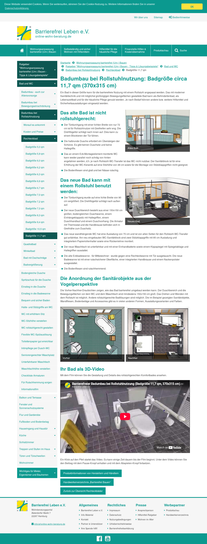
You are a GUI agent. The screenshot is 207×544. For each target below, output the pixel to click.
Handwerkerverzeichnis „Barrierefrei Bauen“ (87, 482)
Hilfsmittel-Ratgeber (147, 514)
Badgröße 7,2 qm (35, 201)
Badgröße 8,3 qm (35, 215)
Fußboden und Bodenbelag (34, 421)
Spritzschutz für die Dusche (36, 279)
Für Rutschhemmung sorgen (36, 382)
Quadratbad (29, 244)
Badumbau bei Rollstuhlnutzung (30, 114)
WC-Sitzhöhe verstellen (34, 321)
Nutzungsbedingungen (120, 519)
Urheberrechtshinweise (120, 523)
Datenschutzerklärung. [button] (17, 8)
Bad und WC (26, 83)
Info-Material (87, 514)
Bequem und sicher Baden (35, 300)
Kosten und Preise (33, 131)
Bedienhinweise (181, 17)
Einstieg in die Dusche (33, 286)
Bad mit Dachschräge (35, 257)
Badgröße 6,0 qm (35, 160)
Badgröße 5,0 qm (35, 147)
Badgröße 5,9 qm (35, 153)
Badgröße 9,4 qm (35, 222)
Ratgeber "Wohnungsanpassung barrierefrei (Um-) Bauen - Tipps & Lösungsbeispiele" (33, 69)
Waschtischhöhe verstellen (35, 368)
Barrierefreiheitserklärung (121, 528)
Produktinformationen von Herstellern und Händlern (91, 473)
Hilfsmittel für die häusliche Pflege (108, 50)
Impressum (114, 510)
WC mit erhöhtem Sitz (33, 314)
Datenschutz (115, 514)
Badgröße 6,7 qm (35, 188)
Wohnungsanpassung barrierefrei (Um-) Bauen (43, 50)
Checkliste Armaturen (33, 375)
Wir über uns (141, 17)
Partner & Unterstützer (92, 523)
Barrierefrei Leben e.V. (92, 510)
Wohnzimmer (26, 462)
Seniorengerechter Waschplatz (37, 355)
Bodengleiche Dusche (33, 273)
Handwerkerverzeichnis (177, 514)
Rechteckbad (30, 138)
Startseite (65, 62)
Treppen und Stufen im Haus (34, 449)
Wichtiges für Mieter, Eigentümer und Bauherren (33, 472)
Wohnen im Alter (146, 519)
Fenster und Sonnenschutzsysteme (31, 406)
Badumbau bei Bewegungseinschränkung (35, 104)
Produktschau (161, 50)
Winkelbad (29, 251)
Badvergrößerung (32, 264)
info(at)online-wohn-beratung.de (49, 523)
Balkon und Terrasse (30, 397)
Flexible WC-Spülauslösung (36, 334)
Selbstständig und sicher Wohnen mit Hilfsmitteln (77, 50)
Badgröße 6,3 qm (35, 174)
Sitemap (158, 17)
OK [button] (192, 6)
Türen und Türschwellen (32, 456)
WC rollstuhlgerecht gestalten (37, 327)
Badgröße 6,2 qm (35, 167)
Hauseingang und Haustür (33, 428)
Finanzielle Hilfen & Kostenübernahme (135, 50)
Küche (22, 435)
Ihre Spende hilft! (89, 528)
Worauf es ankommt (34, 125)
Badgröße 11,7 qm (36, 235)
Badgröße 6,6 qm (35, 181)
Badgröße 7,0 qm (35, 194)
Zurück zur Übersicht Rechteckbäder (83, 491)
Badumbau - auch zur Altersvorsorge (32, 93)
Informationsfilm (29, 389)
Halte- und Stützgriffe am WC (37, 307)
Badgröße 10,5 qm (36, 229)
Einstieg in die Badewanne (35, 293)
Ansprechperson (146, 510)
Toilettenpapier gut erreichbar (37, 341)
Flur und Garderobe (29, 415)
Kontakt (84, 519)
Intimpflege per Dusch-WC (35, 348)
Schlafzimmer (26, 442)
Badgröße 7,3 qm (35, 208)
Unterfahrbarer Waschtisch (35, 362)
